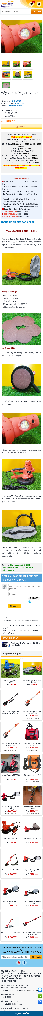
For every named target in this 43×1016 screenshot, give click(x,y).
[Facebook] (24, 962)
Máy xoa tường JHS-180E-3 (20, 565)
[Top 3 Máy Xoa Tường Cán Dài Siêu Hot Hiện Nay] (6, 644)
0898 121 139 (22, 211)
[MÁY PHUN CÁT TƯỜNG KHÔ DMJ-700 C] (32, 921)
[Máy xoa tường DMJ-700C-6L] (10, 921)
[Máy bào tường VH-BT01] (32, 763)
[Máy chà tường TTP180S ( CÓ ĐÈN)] (10, 795)
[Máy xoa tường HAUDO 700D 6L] (10, 889)
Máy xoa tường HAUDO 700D (32, 871)
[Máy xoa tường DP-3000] (10, 858)
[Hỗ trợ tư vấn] (40, 995)
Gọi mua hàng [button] (22, 1013)
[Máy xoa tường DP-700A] (32, 826)
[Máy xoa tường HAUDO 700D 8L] (32, 889)
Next (39, 37)
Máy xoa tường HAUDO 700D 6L (10, 902)
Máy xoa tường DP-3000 (10, 870)
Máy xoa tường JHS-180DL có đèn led (32, 681)
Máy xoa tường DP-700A (32, 838)
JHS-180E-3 (19, 567)
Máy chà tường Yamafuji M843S (32, 808)
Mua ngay (23, 127)
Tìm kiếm (37, 11)
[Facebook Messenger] (40, 989)
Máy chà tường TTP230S (11, 775)
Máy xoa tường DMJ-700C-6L (10, 934)
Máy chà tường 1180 (11, 838)
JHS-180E (29, 567)
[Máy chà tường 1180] (10, 826)
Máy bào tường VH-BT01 (32, 775)
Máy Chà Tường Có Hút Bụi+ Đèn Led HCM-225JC (11, 712)
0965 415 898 (23, 216)
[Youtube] (18, 962)
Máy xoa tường (8, 567)
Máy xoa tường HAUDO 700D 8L (32, 902)
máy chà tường (8, 570)
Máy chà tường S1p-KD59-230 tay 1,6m (32, 712)
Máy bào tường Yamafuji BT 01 (32, 744)
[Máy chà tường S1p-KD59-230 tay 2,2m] (10, 731)
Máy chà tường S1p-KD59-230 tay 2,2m (10, 744)
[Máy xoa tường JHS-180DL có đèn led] (32, 668)
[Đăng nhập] (39, 4)
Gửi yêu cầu (36, 957)
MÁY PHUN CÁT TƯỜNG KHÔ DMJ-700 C (32, 934)
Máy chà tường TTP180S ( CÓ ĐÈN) (10, 808)
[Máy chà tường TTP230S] (10, 763)
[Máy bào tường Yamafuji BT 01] (32, 731)
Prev (4, 37)
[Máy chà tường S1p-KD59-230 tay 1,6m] (32, 700)
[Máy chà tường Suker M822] (10, 668)
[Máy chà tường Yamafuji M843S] (32, 795)
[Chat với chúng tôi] (40, 1001)
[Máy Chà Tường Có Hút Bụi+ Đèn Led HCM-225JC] (10, 700)
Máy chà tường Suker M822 (10, 681)
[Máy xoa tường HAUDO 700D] (32, 858)
